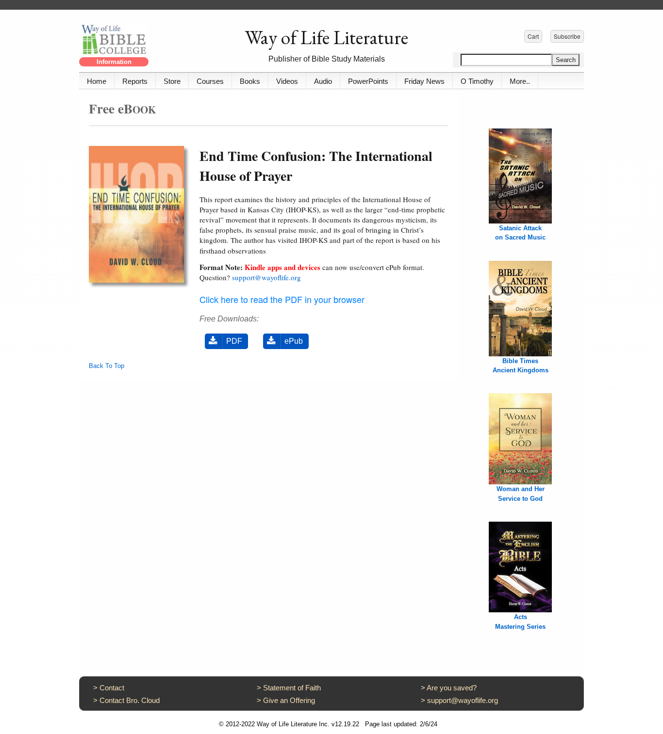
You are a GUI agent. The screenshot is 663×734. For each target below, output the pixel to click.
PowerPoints (368, 81)
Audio (323, 81)
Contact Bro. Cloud (129, 700)
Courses (210, 81)
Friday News (424, 81)
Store (172, 81)
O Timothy (477, 81)
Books (250, 81)
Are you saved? (452, 688)
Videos (287, 81)
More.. (520, 81)
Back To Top (106, 365)
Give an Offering (289, 700)
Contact (111, 688)
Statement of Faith (292, 688)
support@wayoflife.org (266, 277)
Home (96, 81)
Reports (135, 81)
